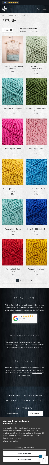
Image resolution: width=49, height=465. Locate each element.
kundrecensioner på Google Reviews (31, 310)
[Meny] (44, 8)
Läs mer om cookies (10, 441)
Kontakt (38, 401)
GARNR (4, 8)
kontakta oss (37, 373)
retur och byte (30, 370)
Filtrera (7, 30)
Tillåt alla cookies (24, 459)
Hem (3, 15)
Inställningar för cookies (25, 447)
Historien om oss (33, 396)
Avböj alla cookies (24, 453)
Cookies (25, 401)
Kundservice (13, 396)
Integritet (12, 401)
